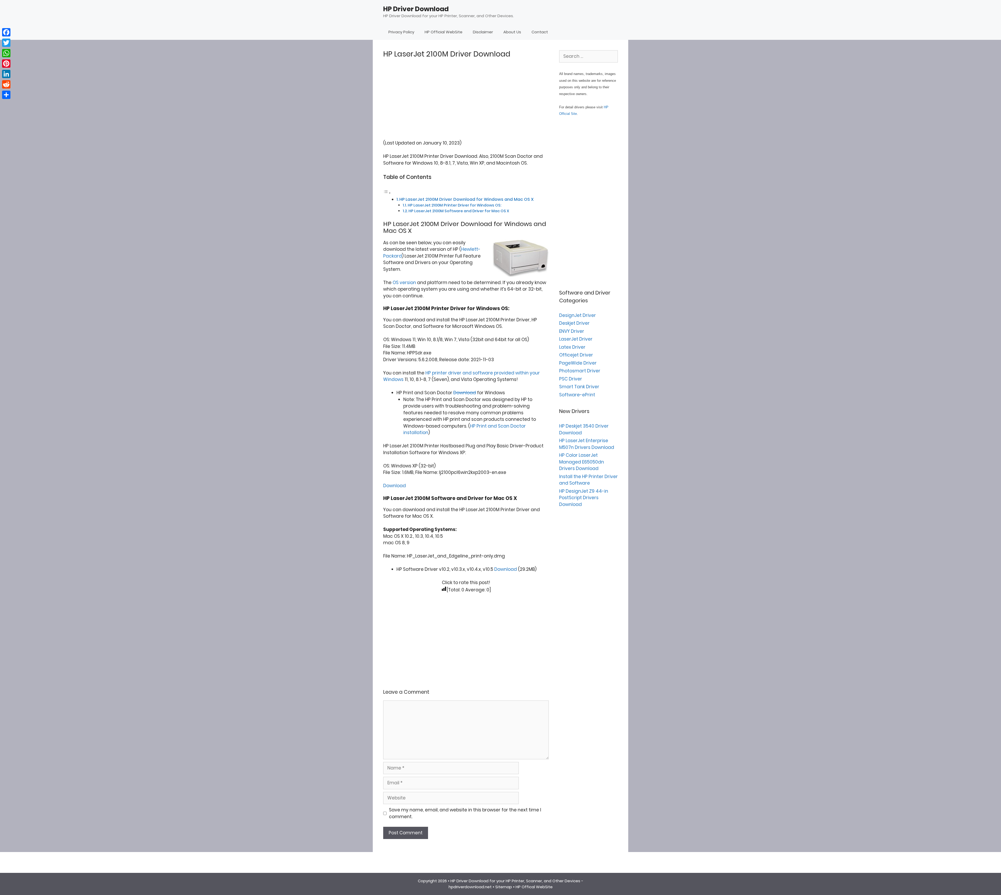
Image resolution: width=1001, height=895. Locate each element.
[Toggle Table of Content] (387, 193)
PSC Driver (570, 379)
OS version (404, 282)
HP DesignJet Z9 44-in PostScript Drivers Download (583, 498)
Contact (540, 32)
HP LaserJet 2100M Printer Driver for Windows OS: (454, 205)
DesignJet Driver (577, 315)
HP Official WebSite (443, 32)
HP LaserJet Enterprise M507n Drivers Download (586, 443)
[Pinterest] (6, 63)
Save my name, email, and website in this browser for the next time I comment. (465, 813)
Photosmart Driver (579, 371)
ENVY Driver (571, 331)
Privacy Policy (401, 32)
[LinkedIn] (6, 74)
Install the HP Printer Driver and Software (588, 479)
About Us (512, 32)
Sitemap (503, 887)
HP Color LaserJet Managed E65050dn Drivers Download (581, 462)
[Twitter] (6, 42)
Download (464, 393)
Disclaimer (483, 32)
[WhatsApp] (6, 53)
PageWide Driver (578, 363)
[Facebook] (6, 32)
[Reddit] (6, 84)
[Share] (6, 95)
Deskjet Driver (574, 323)
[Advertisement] (466, 103)
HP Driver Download (416, 9)
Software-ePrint (577, 395)
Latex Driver (572, 347)
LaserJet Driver (576, 339)
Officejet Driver (576, 355)
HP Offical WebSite (534, 887)
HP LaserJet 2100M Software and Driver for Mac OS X (458, 211)
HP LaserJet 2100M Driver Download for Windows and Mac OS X (466, 199)
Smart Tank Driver (579, 387)
